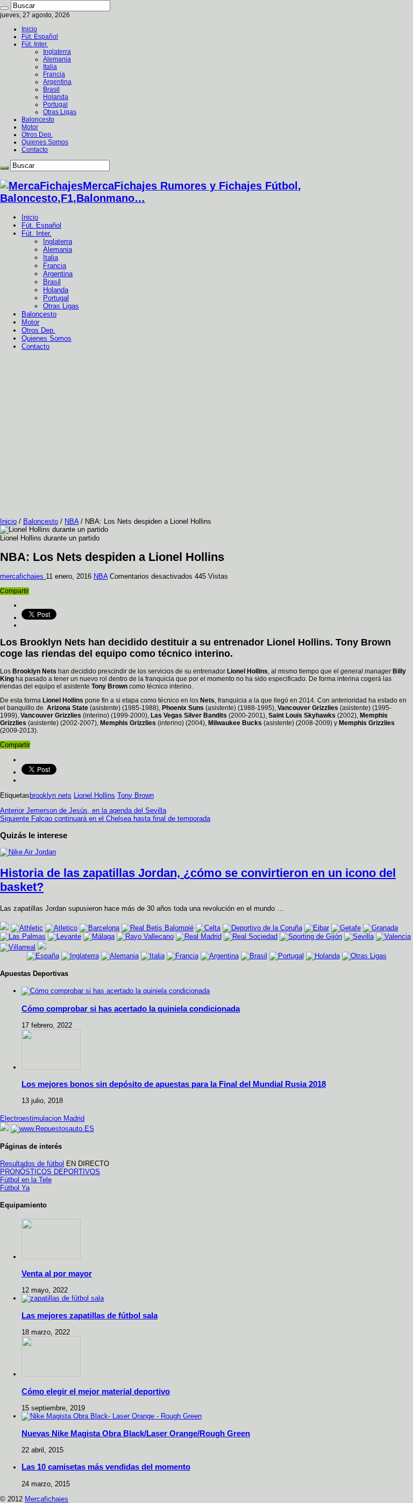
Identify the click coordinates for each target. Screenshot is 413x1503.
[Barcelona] (99, 928)
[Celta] (208, 928)
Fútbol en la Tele (26, 1180)
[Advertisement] (206, 436)
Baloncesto (38, 119)
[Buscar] (4, 8)
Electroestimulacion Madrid (42, 1118)
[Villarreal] (17, 947)
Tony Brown (135, 795)
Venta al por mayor (57, 1273)
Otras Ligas (59, 112)
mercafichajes (23, 576)
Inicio (29, 29)
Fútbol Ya (15, 1188)
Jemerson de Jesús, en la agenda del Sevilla (83, 810)
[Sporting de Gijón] (311, 936)
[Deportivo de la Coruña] (262, 928)
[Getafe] (346, 928)
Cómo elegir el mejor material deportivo (96, 1391)
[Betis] (158, 928)
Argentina (57, 82)
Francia (54, 74)
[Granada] (380, 928)
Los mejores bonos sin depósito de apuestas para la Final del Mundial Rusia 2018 (174, 1083)
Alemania (57, 59)
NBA (72, 521)
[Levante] (64, 936)
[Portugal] (286, 956)
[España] (43, 956)
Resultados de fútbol (32, 1164)
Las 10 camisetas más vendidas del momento (106, 1466)
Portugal (55, 104)
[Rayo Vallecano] (145, 936)
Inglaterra (57, 51)
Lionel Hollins (94, 795)
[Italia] (153, 956)
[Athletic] (27, 928)
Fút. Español (40, 36)
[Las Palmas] (23, 936)
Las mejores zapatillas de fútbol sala (90, 1315)
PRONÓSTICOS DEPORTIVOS (50, 1172)
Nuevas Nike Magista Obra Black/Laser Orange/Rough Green (136, 1433)
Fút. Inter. (35, 44)
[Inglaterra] (80, 956)
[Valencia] (393, 936)
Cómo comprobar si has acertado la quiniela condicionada (131, 1008)
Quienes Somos (45, 142)
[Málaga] (99, 936)
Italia (50, 67)
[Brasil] (254, 956)
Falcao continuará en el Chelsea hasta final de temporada (105, 818)
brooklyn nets (51, 795)
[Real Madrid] (199, 936)
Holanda (55, 97)
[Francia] (182, 956)
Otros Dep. (37, 134)
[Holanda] (323, 956)
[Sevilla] (359, 936)
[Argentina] (220, 956)
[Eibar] (316, 928)
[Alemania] (120, 956)
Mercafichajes (46, 1499)
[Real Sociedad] (250, 936)
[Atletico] (61, 928)
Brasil (51, 89)
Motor (30, 127)
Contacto (35, 149)
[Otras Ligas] (364, 956)
